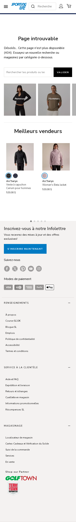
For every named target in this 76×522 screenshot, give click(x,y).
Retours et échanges (16, 391)
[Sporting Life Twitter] (15, 269)
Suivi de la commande (17, 449)
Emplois (10, 333)
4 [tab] (42, 220)
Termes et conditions (16, 351)
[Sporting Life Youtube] (31, 269)
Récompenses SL (14, 409)
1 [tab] (31, 220)
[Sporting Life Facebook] (7, 269)
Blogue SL (11, 327)
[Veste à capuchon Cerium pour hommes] (20, 157)
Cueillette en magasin (17, 397)
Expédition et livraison (17, 385)
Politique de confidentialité (20, 339)
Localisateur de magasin (19, 437)
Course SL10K (12, 320)
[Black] (8, 176)
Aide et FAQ (12, 379)
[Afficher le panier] (69, 6)
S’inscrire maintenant (25, 248)
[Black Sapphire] (15, 176)
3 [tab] (38, 220)
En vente (9, 461)
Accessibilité (12, 345)
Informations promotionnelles (22, 403)
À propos (10, 314)
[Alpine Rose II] (45, 176)
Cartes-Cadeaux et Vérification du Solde (27, 443)
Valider (63, 72)
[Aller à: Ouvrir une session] (61, 6)
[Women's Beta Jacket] (56, 157)
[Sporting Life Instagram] (39, 269)
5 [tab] (45, 220)
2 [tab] (35, 220)
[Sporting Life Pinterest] (23, 269)
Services (9, 455)
